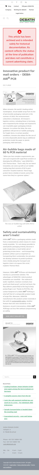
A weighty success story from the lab (17, 396)
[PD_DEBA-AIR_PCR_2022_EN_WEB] (19, 321)
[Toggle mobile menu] (4, 18)
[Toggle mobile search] (8, 18)
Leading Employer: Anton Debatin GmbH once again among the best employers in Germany (18, 389)
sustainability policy (19, 301)
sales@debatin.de (9, 444)
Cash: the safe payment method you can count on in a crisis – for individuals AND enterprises (18, 402)
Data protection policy (23, 465)
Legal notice (13, 465)
